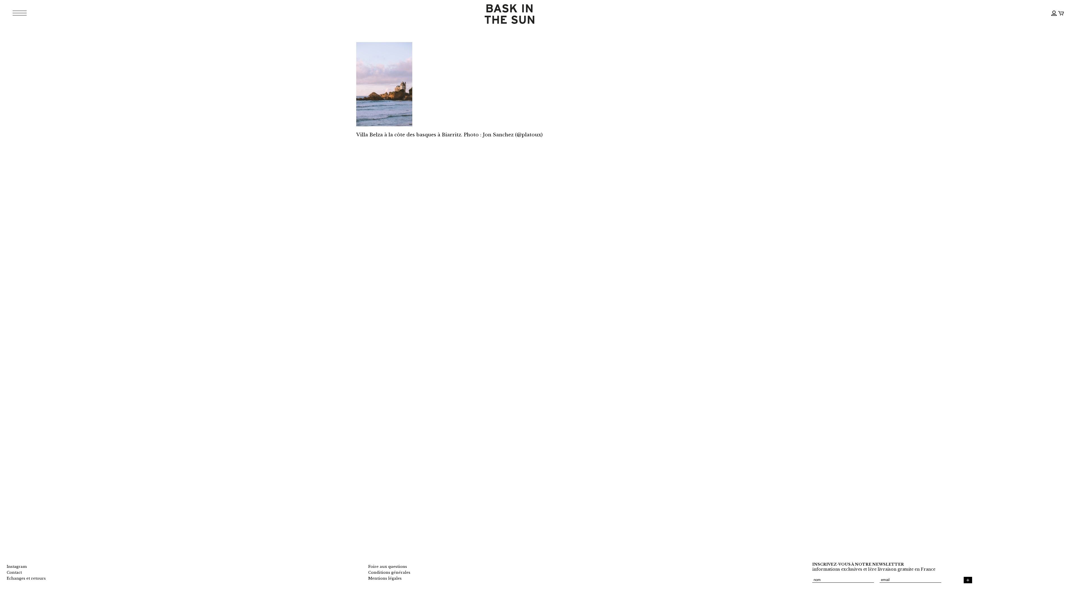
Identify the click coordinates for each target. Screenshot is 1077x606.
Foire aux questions (387, 566)
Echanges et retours (26, 578)
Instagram (17, 566)
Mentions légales (385, 578)
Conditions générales (389, 572)
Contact (14, 572)
